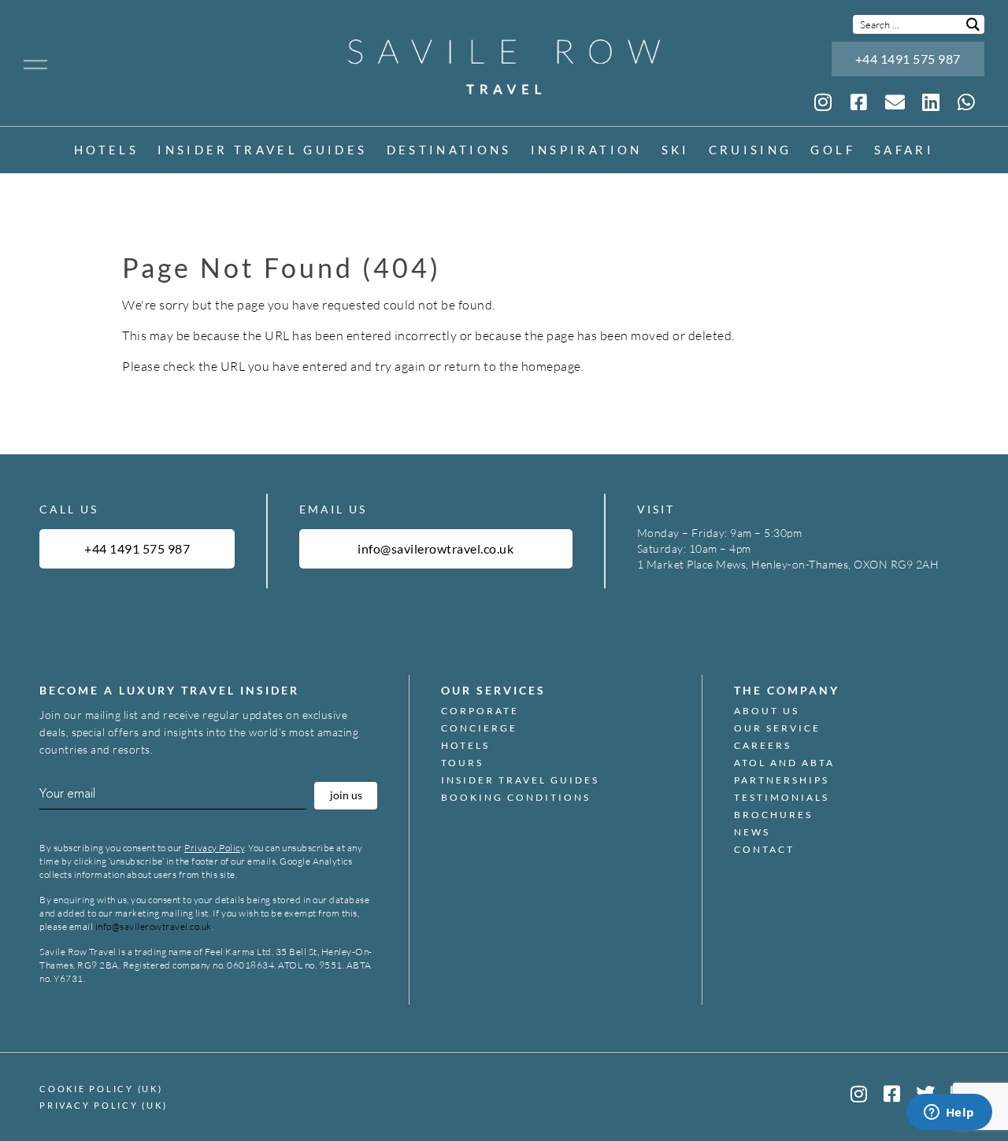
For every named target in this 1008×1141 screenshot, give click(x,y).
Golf (832, 151)
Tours (462, 763)
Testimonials (781, 797)
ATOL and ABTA (784, 763)
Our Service (777, 728)
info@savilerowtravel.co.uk (153, 926)
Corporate (480, 711)
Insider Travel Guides (262, 151)
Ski (676, 151)
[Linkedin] (930, 102)
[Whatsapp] (966, 102)
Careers (762, 745)
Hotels (106, 151)
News (752, 832)
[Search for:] (918, 24)
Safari (904, 151)
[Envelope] (895, 102)
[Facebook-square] (892, 1093)
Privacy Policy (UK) (103, 1105)
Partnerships (781, 780)
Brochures (773, 815)
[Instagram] (823, 102)
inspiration (587, 151)
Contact (764, 849)
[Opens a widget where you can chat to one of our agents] (949, 1113)
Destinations (449, 151)
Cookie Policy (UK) (101, 1088)
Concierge (479, 728)
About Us (766, 711)
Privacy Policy (214, 848)
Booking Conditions (516, 797)
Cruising (750, 151)
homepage (551, 366)
